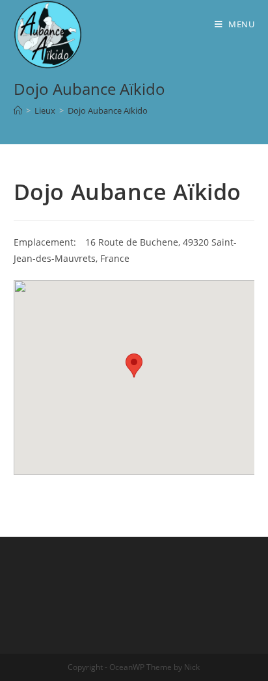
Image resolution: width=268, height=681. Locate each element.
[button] (134, 365)
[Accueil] (18, 110)
